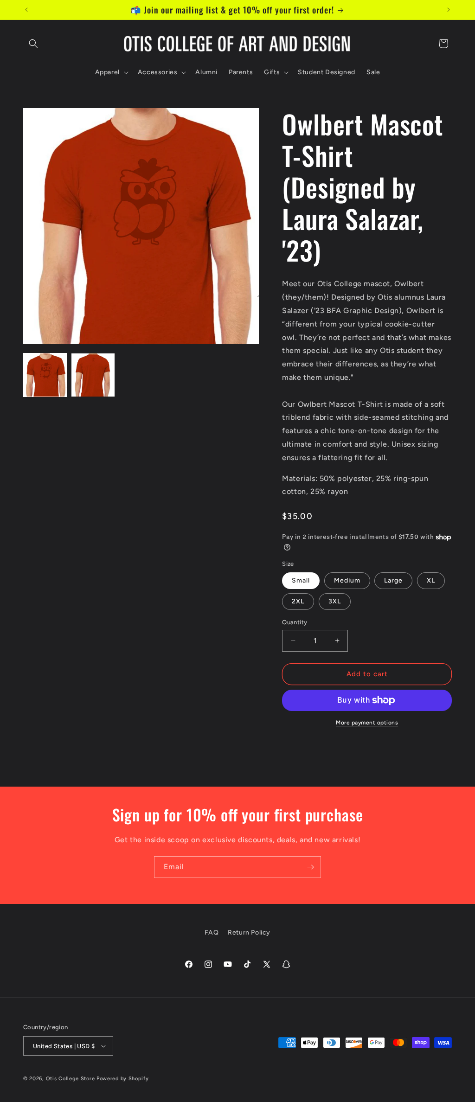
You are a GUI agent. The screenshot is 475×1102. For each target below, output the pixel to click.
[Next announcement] (448, 10)
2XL (298, 601)
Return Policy (249, 932)
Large (393, 580)
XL (431, 580)
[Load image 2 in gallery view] (93, 375)
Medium (347, 580)
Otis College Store (70, 1079)
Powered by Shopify (122, 1079)
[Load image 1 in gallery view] (45, 375)
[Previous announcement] (26, 10)
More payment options (367, 722)
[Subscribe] (310, 867)
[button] (33, 43)
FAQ (212, 932)
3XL (334, 601)
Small (301, 580)
